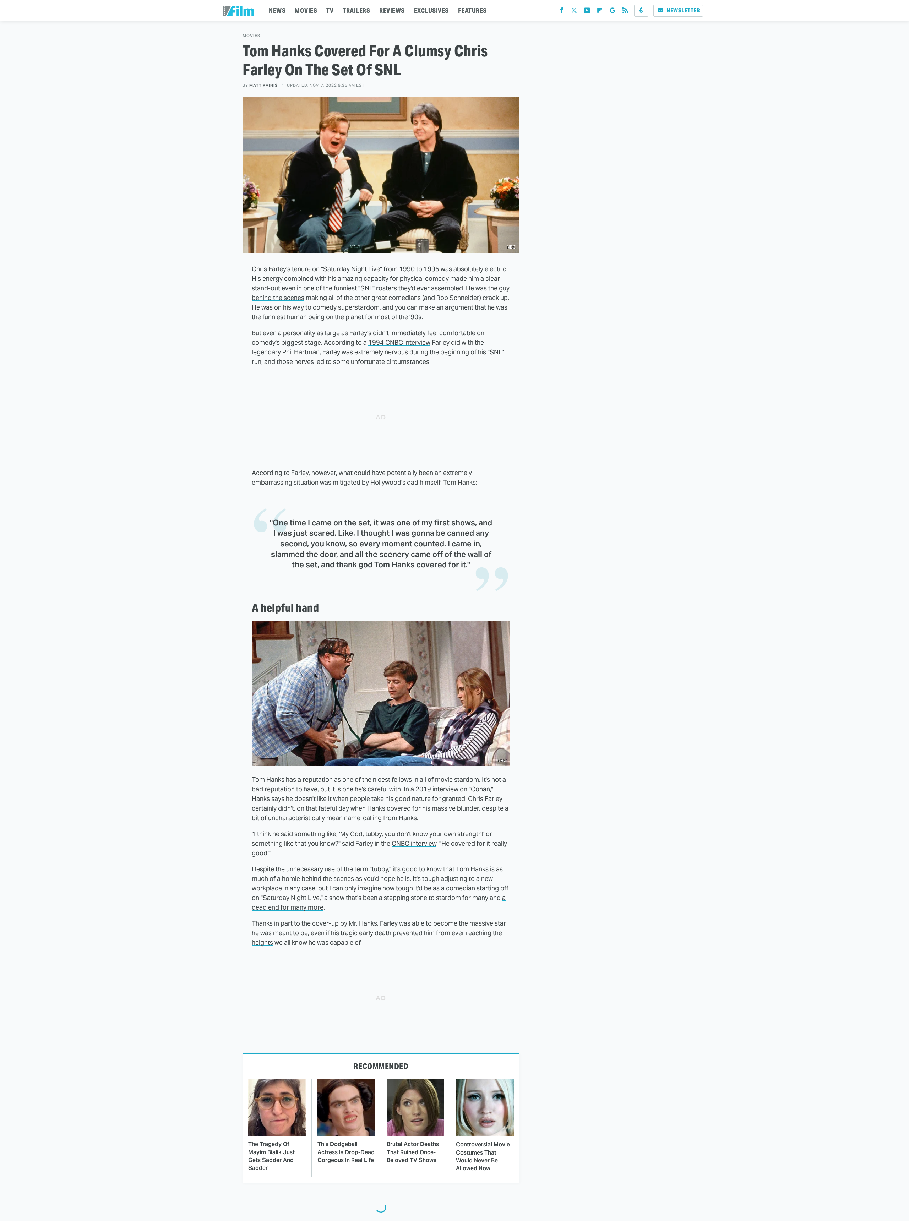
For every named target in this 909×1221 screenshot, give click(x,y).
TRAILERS (356, 10)
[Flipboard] (600, 12)
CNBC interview (414, 843)
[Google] (612, 12)
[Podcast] (641, 11)
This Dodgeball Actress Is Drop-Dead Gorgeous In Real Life (346, 1152)
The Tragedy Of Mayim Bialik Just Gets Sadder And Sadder (271, 1156)
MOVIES (306, 10)
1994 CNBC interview (399, 342)
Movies (251, 35)
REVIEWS (392, 10)
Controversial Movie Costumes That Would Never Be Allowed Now (483, 1156)
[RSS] (625, 12)
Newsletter (683, 10)
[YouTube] (587, 12)
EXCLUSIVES (431, 10)
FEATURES (472, 10)
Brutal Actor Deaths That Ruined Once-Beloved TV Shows (413, 1152)
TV (329, 10)
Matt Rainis (263, 85)
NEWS (277, 10)
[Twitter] (574, 12)
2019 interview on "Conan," (454, 789)
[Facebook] (561, 12)
